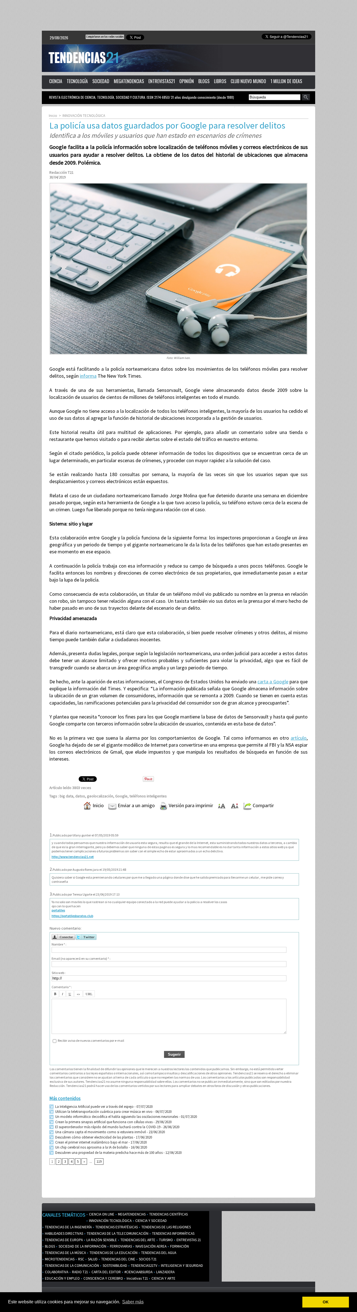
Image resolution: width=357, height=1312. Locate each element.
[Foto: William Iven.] (178, 184)
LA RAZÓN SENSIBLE (101, 1240)
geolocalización (100, 796)
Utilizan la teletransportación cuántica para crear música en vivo (103, 1111)
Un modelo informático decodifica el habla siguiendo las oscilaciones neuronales (116, 1116)
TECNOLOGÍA (77, 81)
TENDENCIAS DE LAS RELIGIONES (166, 1227)
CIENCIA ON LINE (101, 1214)
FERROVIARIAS (120, 1246)
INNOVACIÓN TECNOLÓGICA (83, 115)
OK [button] (326, 1302)
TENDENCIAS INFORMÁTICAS (172, 1233)
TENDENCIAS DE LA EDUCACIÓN (113, 1252)
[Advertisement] (178, 15)
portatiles (58, 910)
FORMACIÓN (179, 1246)
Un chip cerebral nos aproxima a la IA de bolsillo (91, 1147)
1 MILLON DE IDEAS (286, 81)
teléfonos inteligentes (148, 796)
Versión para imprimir (190, 805)
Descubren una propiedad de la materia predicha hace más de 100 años (108, 1152)
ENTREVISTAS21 (161, 81)
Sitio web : (59, 973)
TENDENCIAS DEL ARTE (137, 1240)
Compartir (263, 805)
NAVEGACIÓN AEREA (151, 1246)
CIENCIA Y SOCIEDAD (150, 1220)
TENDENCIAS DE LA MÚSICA (65, 1252)
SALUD (92, 1259)
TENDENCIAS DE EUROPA (63, 1240)
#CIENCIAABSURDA (138, 1272)
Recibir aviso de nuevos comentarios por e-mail (91, 1040)
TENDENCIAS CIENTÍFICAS (168, 1214)
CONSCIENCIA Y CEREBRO (103, 1278)
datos (80, 796)
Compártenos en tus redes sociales (105, 36)
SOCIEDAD (100, 81)
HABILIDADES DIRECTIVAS (63, 1233)
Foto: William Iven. (178, 358)
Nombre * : (59, 944)
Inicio (53, 115)
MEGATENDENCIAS (129, 81)
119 (99, 1161)
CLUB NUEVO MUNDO (248, 81)
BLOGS (203, 81)
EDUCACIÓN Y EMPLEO (62, 1278)
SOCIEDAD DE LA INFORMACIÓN (82, 1246)
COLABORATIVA (56, 1272)
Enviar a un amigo (136, 805)
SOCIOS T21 (147, 1259)
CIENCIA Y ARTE (163, 1278)
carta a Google (272, 681)
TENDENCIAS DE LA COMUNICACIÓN (71, 1265)
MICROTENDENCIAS (59, 1259)
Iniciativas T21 (137, 1278)
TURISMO (165, 1240)
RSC (80, 1259)
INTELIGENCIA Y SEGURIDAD (181, 1265)
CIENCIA (55, 81)
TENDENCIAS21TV (143, 1265)
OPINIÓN (186, 81)
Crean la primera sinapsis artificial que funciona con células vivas (103, 1122)
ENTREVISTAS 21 (188, 1240)
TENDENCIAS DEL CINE (117, 1259)
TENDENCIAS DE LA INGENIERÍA (68, 1227)
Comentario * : (62, 987)
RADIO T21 (79, 1272)
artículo (299, 738)
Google (121, 796)
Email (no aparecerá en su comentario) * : (81, 958)
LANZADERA (165, 1272)
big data (66, 796)
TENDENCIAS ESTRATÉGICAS (116, 1227)
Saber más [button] (133, 1301)
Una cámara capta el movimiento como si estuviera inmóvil (100, 1132)
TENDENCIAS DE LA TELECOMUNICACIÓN (117, 1233)
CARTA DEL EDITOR (106, 1272)
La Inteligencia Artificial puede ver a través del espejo (94, 1106)
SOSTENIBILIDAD (114, 1265)
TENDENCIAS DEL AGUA (158, 1252)
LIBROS (220, 81)
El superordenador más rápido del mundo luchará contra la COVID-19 (107, 1127)
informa (88, 376)
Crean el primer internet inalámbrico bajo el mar (91, 1142)
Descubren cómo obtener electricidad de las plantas (93, 1137)
